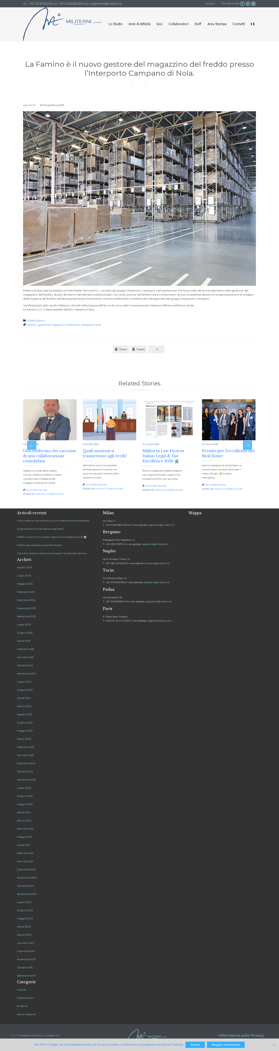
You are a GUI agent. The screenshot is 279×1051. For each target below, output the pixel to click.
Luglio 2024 (24, 681)
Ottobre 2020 (25, 885)
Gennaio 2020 (25, 942)
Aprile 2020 (24, 926)
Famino (32, 324)
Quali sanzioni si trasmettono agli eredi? (40, 528)
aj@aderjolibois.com (159, 620)
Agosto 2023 (24, 714)
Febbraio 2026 (25, 591)
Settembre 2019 (26, 975)
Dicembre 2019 (26, 951)
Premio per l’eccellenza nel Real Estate (39, 545)
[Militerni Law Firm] (62, 24)
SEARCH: (210, 3)
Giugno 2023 (25, 722)
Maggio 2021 (24, 836)
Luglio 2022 (24, 787)
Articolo (40, 494)
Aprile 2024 (24, 698)
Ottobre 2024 (25, 665)
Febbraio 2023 (25, 746)
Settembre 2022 (26, 779)
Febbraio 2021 (25, 853)
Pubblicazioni (36, 320)
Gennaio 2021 (25, 861)
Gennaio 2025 (25, 657)
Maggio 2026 (25, 583)
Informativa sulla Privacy (241, 1035)
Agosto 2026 (24, 567)
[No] (274, 1045)
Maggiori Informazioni (226, 1044)
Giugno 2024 (25, 689)
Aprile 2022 (24, 812)
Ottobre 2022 (25, 771)
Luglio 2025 (24, 624)
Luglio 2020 (24, 902)
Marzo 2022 (24, 820)
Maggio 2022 (25, 804)
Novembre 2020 (27, 877)
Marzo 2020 (24, 934)
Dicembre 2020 (26, 869)
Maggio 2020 (25, 918)
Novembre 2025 (26, 608)
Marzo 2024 (24, 706)
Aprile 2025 (23, 640)
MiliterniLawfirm (36, 490)
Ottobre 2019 (25, 967)
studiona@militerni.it (157, 563)
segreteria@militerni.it (161, 524)
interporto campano (80, 324)
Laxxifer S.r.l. (53, 1035)
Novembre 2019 (26, 959)
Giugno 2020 (25, 910)
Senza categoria (26, 1014)
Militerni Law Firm (30, 1035)
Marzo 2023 (24, 738)
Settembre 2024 (26, 673)
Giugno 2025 (24, 632)
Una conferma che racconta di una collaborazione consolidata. (49, 456)
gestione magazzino (51, 324)
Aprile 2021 (23, 844)
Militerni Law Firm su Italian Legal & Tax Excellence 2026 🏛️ (163, 456)
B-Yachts (22, 1006)
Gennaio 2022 (25, 828)
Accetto (195, 1044)
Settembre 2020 (27, 893)
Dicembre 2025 (26, 600)
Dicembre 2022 (26, 763)
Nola (98, 324)
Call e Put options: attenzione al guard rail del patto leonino (52, 553)
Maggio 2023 (25, 730)
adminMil (29, 105)
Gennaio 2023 (25, 755)
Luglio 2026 (24, 575)
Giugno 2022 (25, 795)
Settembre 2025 (26, 616)
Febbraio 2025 (25, 649)
